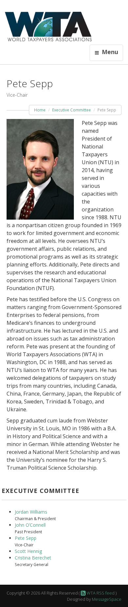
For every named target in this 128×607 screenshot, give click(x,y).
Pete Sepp (25, 538)
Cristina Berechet (33, 558)
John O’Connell (30, 525)
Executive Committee (71, 110)
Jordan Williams (31, 512)
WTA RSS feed (100, 593)
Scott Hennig (28, 551)
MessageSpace (106, 599)
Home (40, 110)
